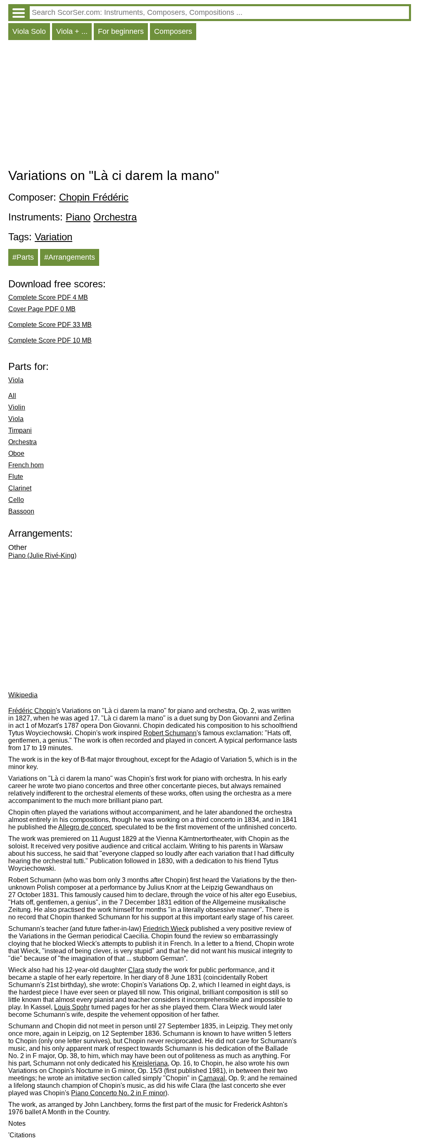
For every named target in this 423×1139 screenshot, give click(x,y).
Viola (16, 380)
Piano (78, 217)
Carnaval (211, 1078)
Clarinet (19, 488)
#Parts (23, 257)
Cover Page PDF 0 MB (42, 309)
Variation (53, 236)
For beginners (121, 31)
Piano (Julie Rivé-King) (42, 555)
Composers (173, 31)
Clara (136, 969)
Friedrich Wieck (166, 928)
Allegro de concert (85, 827)
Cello (16, 499)
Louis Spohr (72, 1007)
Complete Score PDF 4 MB (48, 297)
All (12, 395)
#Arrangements (69, 257)
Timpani (20, 430)
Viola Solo (29, 31)
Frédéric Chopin (32, 710)
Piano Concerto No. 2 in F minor (118, 1092)
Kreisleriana (150, 1063)
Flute (15, 476)
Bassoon (21, 511)
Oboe (16, 453)
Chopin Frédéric (93, 197)
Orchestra (115, 217)
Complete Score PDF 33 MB (50, 324)
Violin (16, 407)
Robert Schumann (170, 732)
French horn (26, 465)
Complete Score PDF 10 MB (50, 340)
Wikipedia (23, 695)
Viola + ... (72, 31)
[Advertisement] (209, 106)
